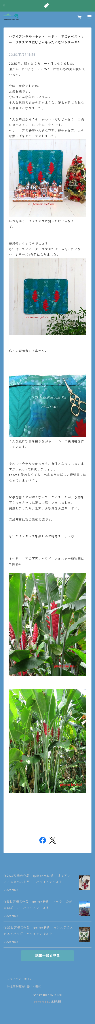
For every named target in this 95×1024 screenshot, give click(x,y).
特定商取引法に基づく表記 (24, 986)
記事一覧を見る (47, 956)
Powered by (42, 1001)
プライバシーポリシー (21, 979)
